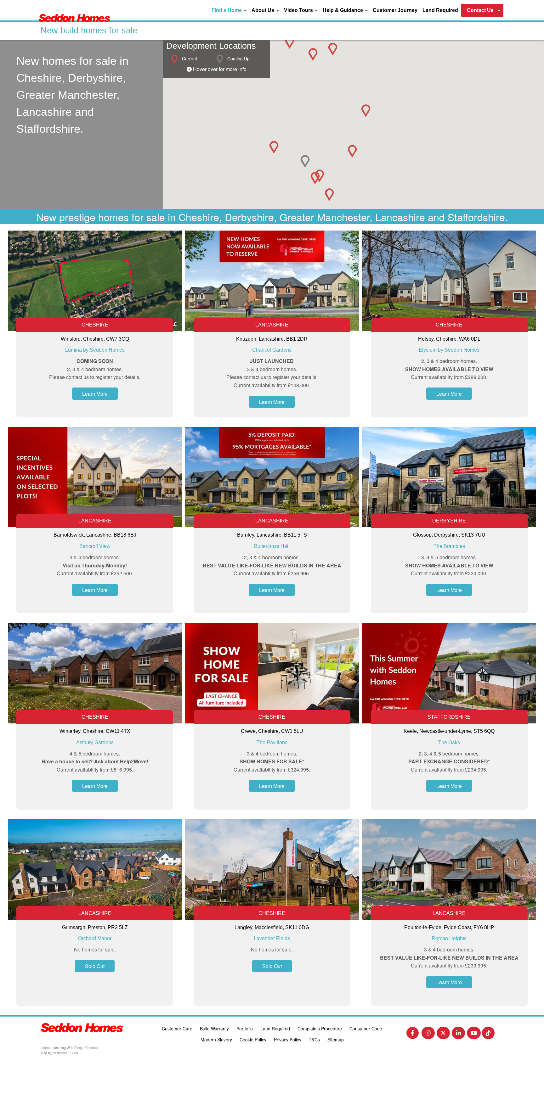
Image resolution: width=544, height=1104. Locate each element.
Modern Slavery (216, 1039)
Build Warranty (214, 1028)
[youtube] (474, 1034)
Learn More (95, 393)
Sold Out (95, 966)
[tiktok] (488, 1034)
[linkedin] (458, 1034)
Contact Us (480, 10)
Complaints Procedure (320, 1028)
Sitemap (335, 1039)
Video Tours (298, 10)
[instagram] (428, 1034)
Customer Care (177, 1028)
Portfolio (244, 1028)
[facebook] (412, 1034)
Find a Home (227, 10)
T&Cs (314, 1039)
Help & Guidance (343, 10)
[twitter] (443, 1034)
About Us (263, 10)
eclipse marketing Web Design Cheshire (69, 1047)
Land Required (440, 10)
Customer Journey (395, 10)
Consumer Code (365, 1028)
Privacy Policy (287, 1039)
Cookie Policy (253, 1039)
